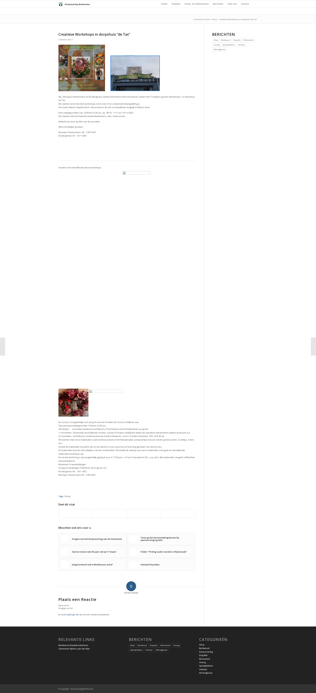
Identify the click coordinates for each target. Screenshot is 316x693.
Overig (67, 496)
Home (214, 19)
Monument (249, 40)
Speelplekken (229, 45)
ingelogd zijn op (74, 614)
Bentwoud (225, 40)
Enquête (237, 40)
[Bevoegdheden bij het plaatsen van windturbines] (2, 347)
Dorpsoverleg (206, 651)
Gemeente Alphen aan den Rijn (74, 648)
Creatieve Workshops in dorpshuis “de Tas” (94, 34)
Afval (216, 40)
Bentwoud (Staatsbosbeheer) (73, 645)
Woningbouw (219, 49)
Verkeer (241, 45)
